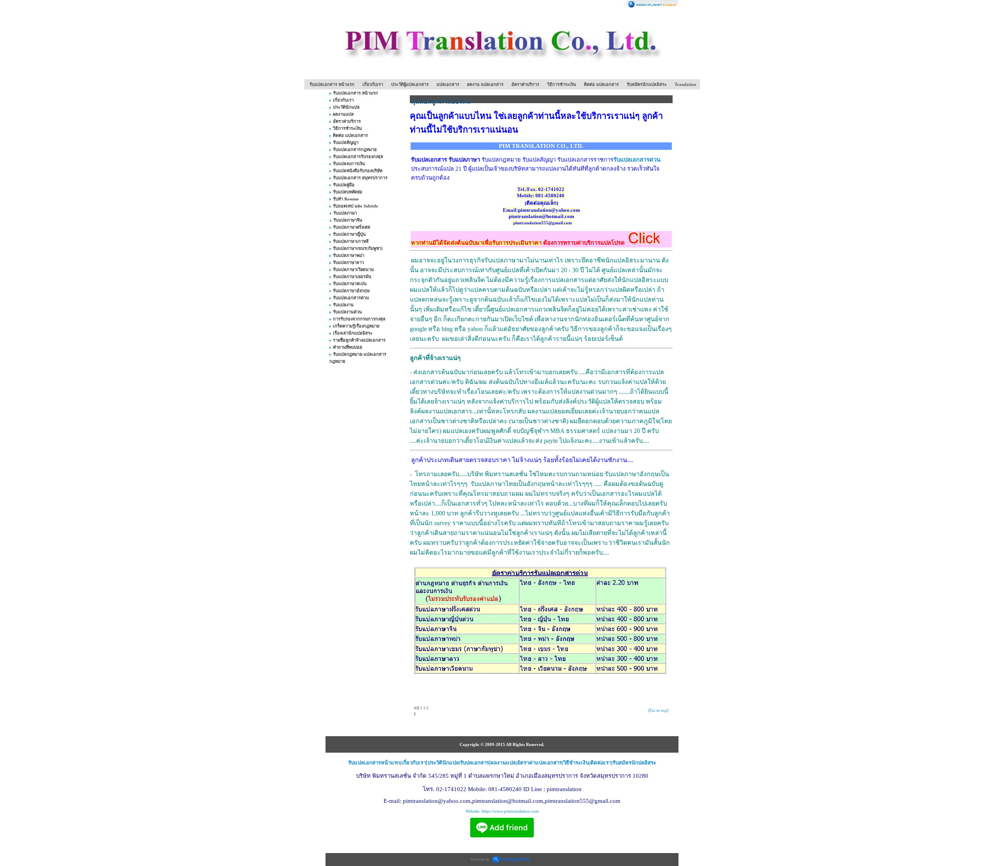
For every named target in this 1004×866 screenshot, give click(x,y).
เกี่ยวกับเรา (372, 84)
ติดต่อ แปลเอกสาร (601, 84)
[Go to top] (658, 710)
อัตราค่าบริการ (525, 84)
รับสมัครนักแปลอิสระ (647, 84)
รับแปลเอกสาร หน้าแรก (332, 84)
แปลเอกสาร (448, 84)
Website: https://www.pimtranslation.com (502, 811)
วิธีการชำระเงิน (561, 84)
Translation (685, 84)
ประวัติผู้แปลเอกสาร (410, 84)
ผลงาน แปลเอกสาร (485, 84)
